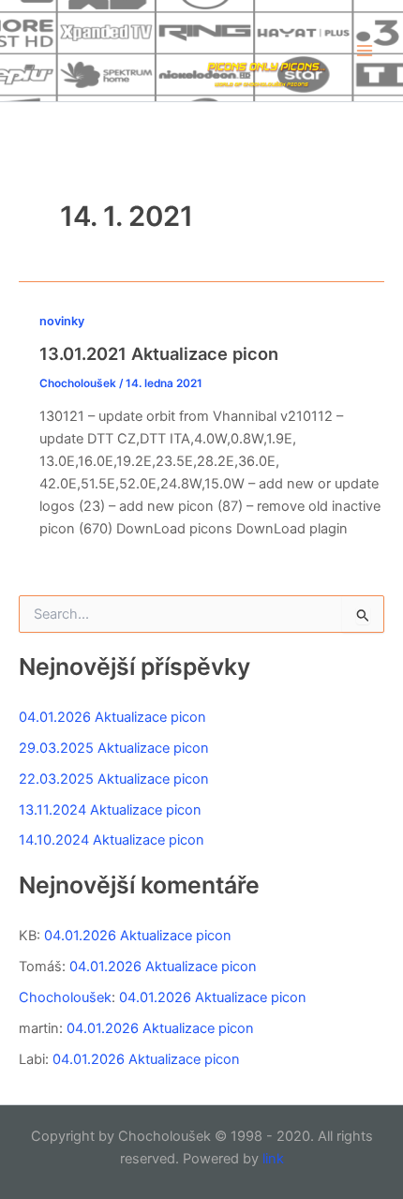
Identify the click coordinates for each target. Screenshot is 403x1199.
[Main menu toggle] (364, 50)
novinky (61, 321)
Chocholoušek (65, 997)
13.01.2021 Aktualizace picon (158, 353)
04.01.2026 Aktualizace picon (112, 717)
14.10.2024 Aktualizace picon (111, 840)
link (273, 1158)
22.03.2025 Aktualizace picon (114, 779)
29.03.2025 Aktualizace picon (114, 748)
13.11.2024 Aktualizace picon (110, 810)
